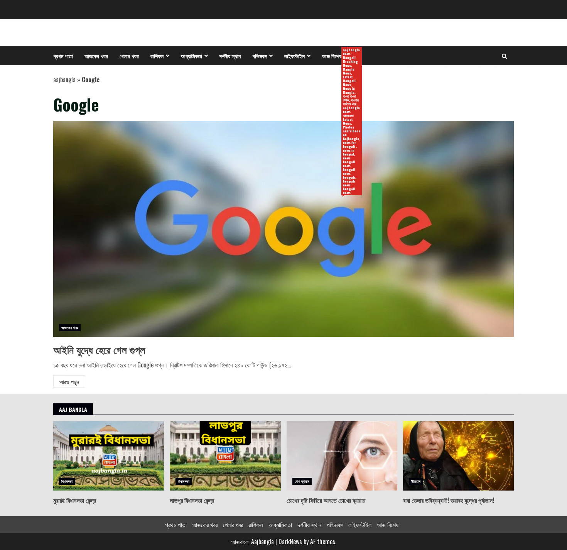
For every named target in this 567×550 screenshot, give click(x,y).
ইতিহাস (415, 481)
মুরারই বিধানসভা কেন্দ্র (108, 456)
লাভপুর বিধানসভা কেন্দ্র (225, 456)
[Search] (504, 56)
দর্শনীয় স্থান (230, 56)
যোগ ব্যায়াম (302, 481)
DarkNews (290, 541)
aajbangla (64, 79)
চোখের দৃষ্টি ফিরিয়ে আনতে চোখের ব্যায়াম (342, 456)
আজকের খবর (96, 56)
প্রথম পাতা (63, 56)
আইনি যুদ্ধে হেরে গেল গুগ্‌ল (283, 229)
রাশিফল (157, 56)
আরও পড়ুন (69, 381)
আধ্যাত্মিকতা (191, 56)
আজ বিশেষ (334, 56)
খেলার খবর (129, 56)
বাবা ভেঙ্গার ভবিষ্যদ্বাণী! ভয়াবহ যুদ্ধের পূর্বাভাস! (458, 456)
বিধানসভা (67, 481)
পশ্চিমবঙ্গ (259, 56)
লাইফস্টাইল (294, 56)
